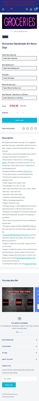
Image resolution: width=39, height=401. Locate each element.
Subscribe (9, 385)
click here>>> (27, 171)
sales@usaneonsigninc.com (25, 258)
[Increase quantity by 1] (23, 112)
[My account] (31, 9)
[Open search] (27, 9)
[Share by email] (35, 128)
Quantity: (5, 113)
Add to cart (19, 120)
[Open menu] (3, 9)
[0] (35, 9)
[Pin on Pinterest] (27, 128)
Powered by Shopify (8, 396)
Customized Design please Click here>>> (16, 235)
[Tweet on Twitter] (31, 128)
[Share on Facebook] (23, 128)
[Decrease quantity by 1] (12, 112)
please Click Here (31, 264)
